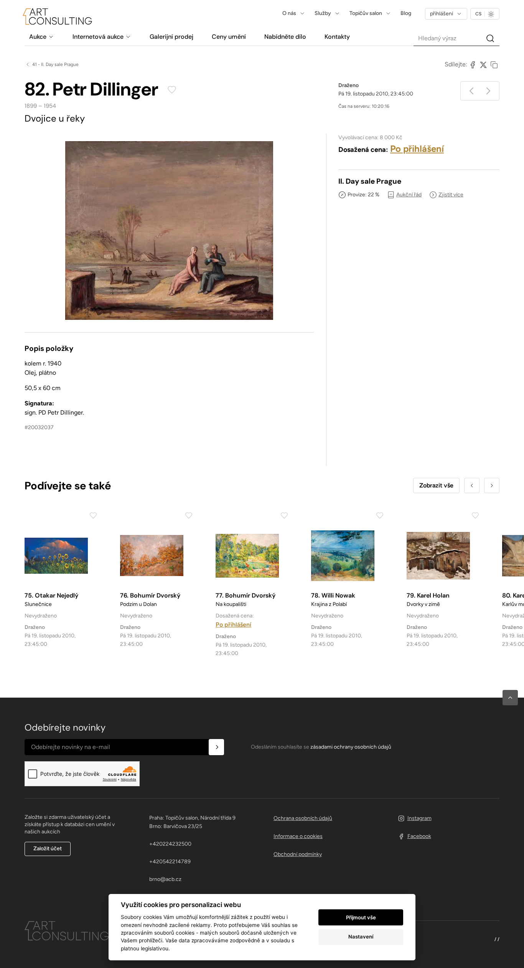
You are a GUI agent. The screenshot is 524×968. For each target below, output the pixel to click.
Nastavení (360, 936)
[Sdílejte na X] (483, 64)
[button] (510, 697)
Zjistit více (450, 194)
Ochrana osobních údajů (303, 818)
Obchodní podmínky (298, 854)
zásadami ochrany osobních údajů (350, 747)
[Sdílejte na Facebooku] (472, 64)
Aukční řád (409, 194)
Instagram (419, 818)
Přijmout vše (361, 917)
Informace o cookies (298, 836)
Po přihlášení (417, 148)
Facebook (419, 836)
